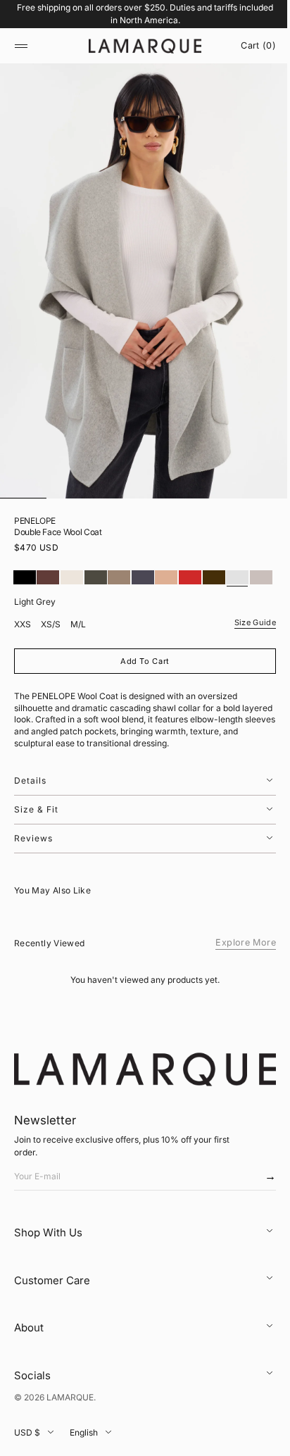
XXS (22, 642)
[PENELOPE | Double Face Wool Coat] (24, 577)
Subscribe (256, 1196)
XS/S (51, 642)
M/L (78, 642)
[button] (21, 45)
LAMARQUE (70, 1413)
